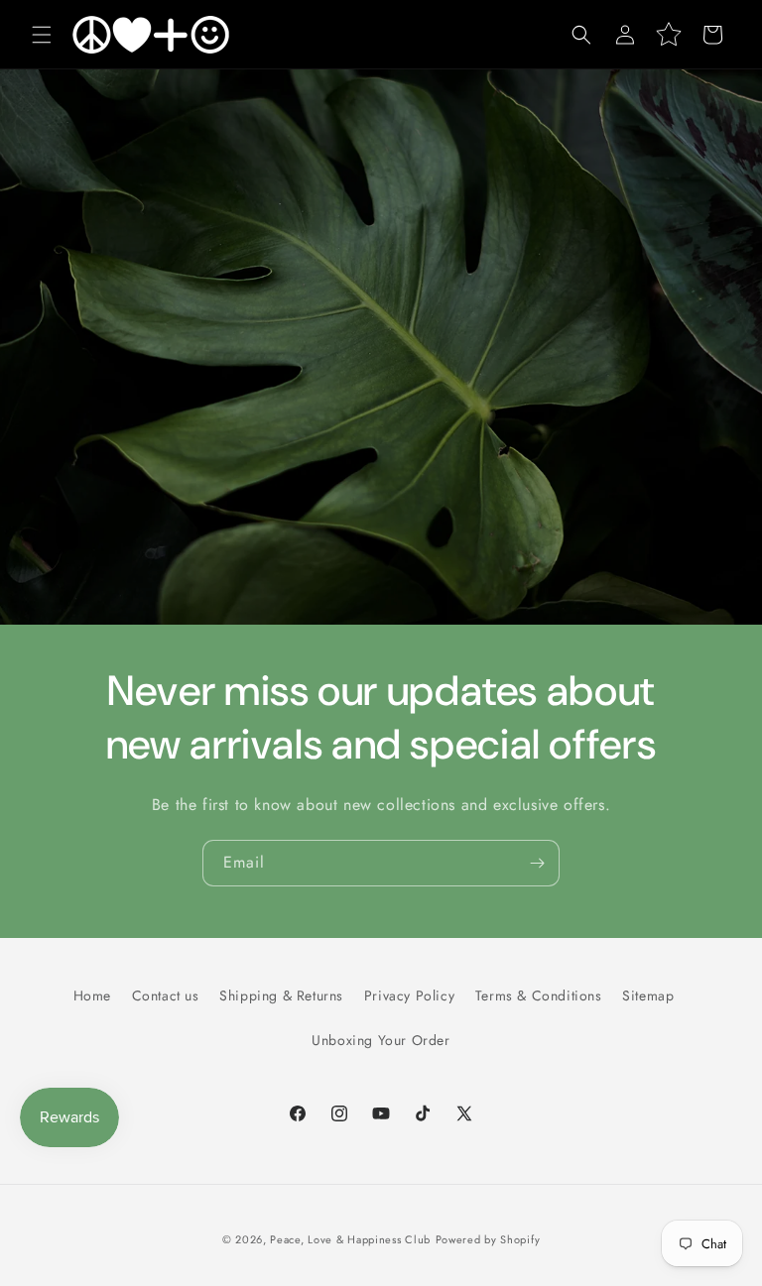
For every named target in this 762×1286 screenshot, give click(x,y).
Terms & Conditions (538, 995)
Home (92, 995)
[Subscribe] (537, 863)
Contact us (165, 995)
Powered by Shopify (488, 1239)
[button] (42, 35)
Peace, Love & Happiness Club (350, 1239)
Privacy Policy (409, 995)
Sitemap (648, 995)
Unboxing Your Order (380, 1040)
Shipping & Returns (281, 995)
